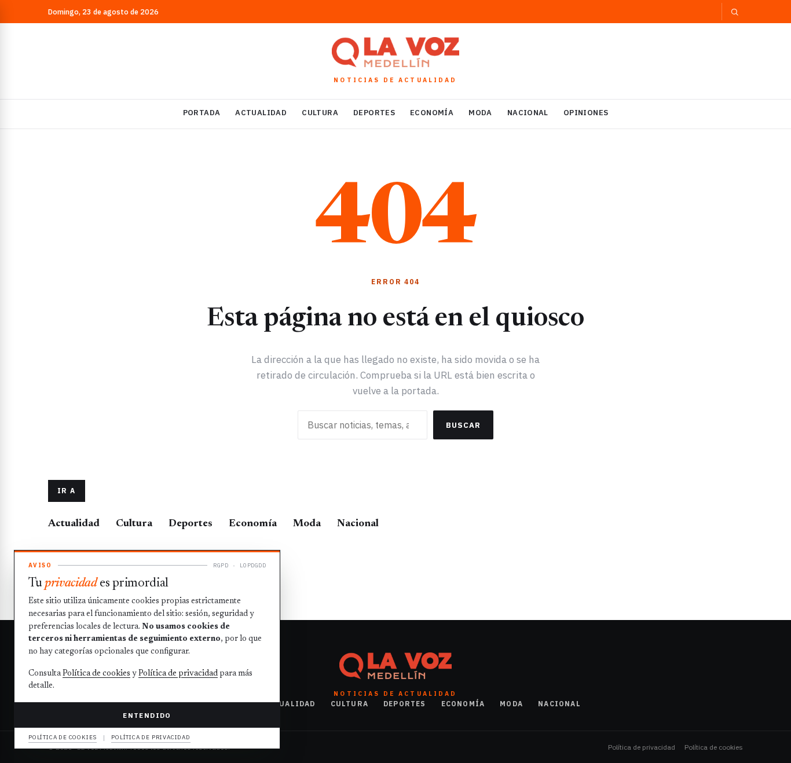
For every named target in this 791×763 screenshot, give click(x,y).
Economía (431, 113)
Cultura (320, 113)
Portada (202, 113)
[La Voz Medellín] (395, 52)
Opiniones (586, 113)
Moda (480, 113)
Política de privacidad (641, 747)
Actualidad (261, 113)
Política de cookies (713, 747)
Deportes (374, 113)
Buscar (463, 425)
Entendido (147, 715)
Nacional (527, 113)
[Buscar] (732, 11)
